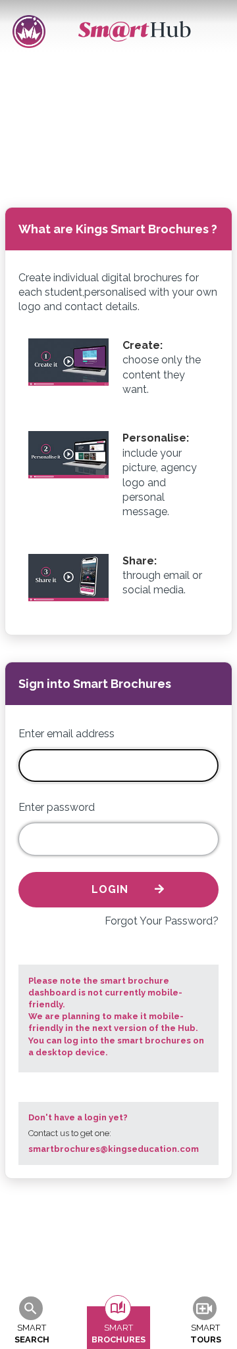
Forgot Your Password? (162, 921)
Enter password (56, 807)
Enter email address (66, 733)
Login (110, 889)
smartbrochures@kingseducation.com (113, 1149)
